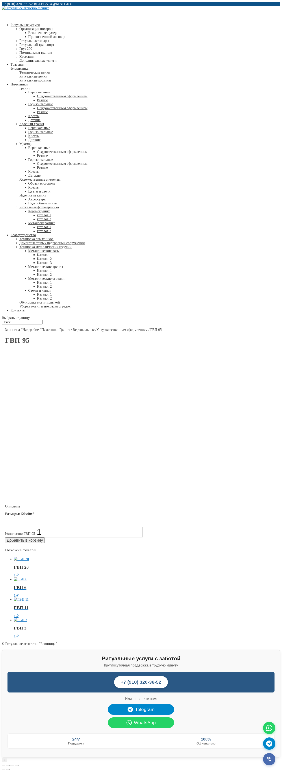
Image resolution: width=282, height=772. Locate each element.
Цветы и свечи (39, 191)
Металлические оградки (46, 278)
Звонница (12, 329)
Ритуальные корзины (35, 80)
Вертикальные (39, 92)
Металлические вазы (43, 251)
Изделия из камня (32, 195)
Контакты (18, 310)
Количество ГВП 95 (20, 533)
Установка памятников (36, 239)
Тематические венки (34, 72)
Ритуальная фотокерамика (39, 207)
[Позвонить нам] (269, 759)
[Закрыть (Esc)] (3, 765)
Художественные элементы (40, 179)
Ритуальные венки (33, 76)
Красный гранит (31, 124)
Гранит (24, 88)
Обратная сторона (41, 183)
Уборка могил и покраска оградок (44, 306)
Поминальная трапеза (35, 52)
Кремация (26, 56)
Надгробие (30, 329)
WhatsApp (145, 722)
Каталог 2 (44, 259)
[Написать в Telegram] (269, 743)
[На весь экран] (12, 765)
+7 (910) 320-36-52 (17, 4)
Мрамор (25, 144)
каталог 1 (44, 215)
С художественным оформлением (62, 96)
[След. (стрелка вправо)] (8, 769)
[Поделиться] (8, 765)
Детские (34, 120)
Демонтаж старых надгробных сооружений (52, 243)
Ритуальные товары (34, 41)
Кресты (33, 116)
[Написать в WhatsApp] (269, 728)
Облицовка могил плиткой (39, 302)
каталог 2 (44, 219)
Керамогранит (39, 211)
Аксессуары (37, 199)
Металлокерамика (41, 223)
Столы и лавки (39, 290)
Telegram (145, 709)
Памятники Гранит (55, 329)
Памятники (19, 84)
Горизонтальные (40, 104)
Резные (42, 100)
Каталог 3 (44, 263)
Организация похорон (36, 29)
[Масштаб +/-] (17, 765)
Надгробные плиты (43, 203)
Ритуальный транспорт (36, 44)
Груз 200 (25, 48)
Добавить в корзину (25, 540)
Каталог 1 (44, 255)
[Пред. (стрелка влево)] (3, 769)
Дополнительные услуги (38, 60)
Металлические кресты (45, 266)
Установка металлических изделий (45, 247)
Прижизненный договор (46, 37)
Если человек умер (42, 33)
